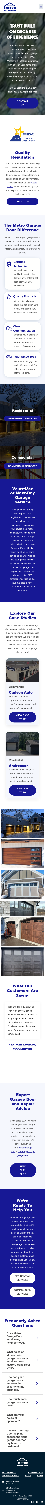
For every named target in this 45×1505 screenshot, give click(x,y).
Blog (28, 1475)
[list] (22, 1037)
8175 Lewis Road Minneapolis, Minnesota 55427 (12, 1490)
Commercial (35, 1472)
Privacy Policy (22, 1498)
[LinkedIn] (42, 1502)
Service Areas (10, 1475)
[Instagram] (37, 1502)
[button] (22, 823)
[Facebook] (32, 1502)
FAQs (40, 1475)
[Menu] (41, 6)
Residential (9, 1472)
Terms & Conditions (22, 1500)
